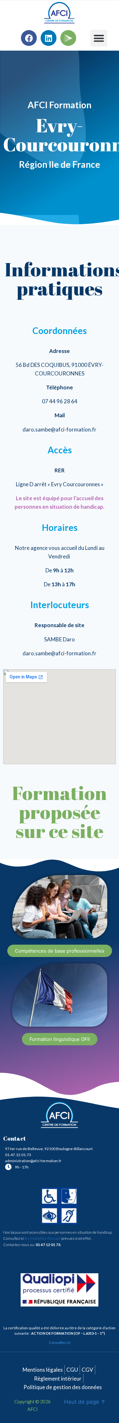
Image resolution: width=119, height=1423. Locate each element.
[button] (98, 38)
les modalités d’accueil (42, 1238)
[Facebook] (29, 38)
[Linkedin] (48, 38)
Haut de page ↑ (85, 1402)
